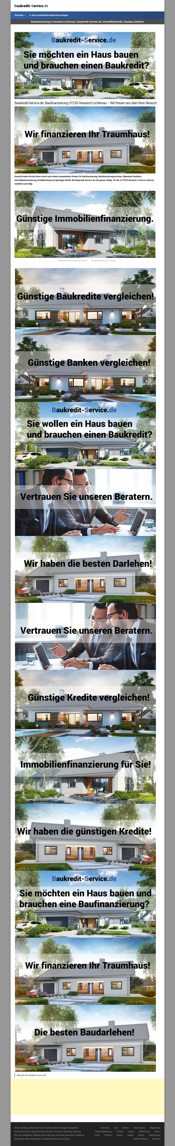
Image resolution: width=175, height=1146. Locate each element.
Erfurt (97, 1135)
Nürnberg (67, 1131)
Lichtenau (141, 180)
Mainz (157, 1131)
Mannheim (70, 1135)
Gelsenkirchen (49, 1139)
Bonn (44, 1135)
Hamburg (24, 1128)
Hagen (130, 1135)
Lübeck (131, 1131)
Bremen (41, 1131)
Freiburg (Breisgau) (103, 1131)
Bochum (18, 1135)
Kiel (115, 1128)
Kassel (120, 1135)
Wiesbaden (19, 1139)
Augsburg (80, 1135)
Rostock (108, 1135)
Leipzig (34, 1131)
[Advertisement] (87, 1097)
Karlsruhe (59, 1135)
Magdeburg (155, 1128)
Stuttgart (64, 1128)
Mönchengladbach (33, 1139)
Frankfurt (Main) (51, 1128)
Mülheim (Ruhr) (141, 1139)
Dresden (49, 1131)
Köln (41, 1128)
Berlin (17, 1128)
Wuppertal (27, 1135)
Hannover (58, 1131)
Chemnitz (105, 1128)
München (34, 1128)
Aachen (125, 1128)
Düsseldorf (73, 1128)
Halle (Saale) (139, 1128)
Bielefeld (37, 1135)
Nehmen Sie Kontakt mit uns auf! (31, 1075)
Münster (51, 1135)
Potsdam (156, 1139)
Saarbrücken (154, 1135)
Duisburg (77, 1131)
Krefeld (120, 1131)
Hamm (141, 1135)
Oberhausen (144, 1131)
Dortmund (18, 1131)
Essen (27, 1131)
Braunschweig (63, 1139)
